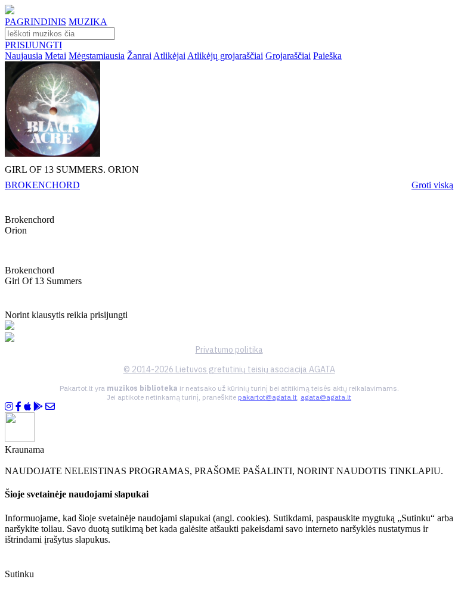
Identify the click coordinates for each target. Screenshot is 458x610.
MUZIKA (88, 22)
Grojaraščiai (288, 56)
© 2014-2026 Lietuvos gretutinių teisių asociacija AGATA (229, 369)
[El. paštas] (50, 407)
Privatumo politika (229, 349)
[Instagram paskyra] (9, 407)
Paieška (327, 56)
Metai (55, 56)
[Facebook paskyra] (18, 407)
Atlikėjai (169, 56)
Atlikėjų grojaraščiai (225, 56)
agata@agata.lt (326, 397)
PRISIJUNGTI (33, 45)
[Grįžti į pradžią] (9, 11)
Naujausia (23, 56)
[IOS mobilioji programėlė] (27, 407)
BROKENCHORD (42, 185)
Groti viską (432, 185)
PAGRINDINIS (35, 22)
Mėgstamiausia (97, 56)
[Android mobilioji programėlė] (38, 407)
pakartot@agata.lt (267, 397)
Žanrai (139, 56)
